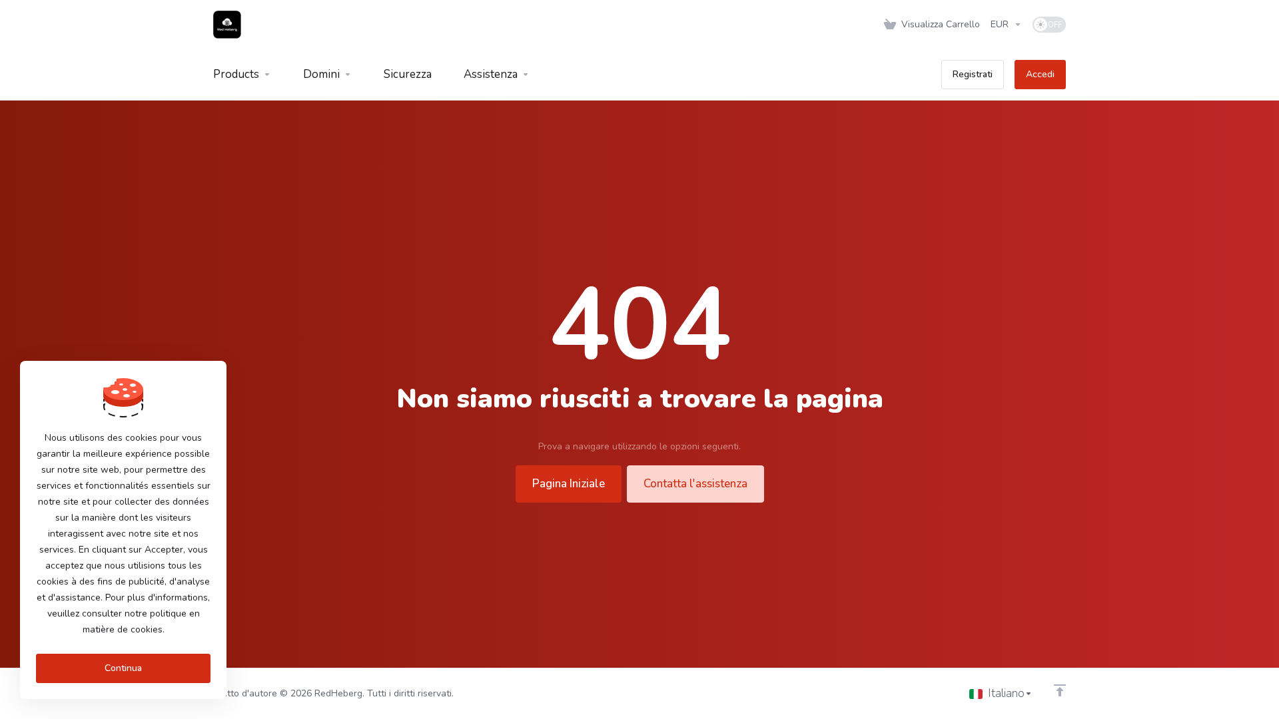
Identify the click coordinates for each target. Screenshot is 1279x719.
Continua (123, 668)
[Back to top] (1059, 690)
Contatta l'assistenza (695, 483)
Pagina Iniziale (568, 483)
